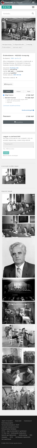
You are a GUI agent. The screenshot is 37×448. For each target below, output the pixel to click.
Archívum (13, 2)
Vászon (18, 91)
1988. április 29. (16, 58)
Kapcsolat (18, 421)
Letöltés (8, 91)
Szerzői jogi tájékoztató (9, 435)
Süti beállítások (6, 439)
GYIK (11, 437)
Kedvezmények (27, 110)
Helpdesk (4, 437)
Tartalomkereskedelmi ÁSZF (10, 425)
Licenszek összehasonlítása (11, 105)
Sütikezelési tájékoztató (22, 437)
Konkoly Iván (14, 68)
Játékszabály (23, 435)
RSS (31, 435)
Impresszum (28, 421)
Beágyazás (9, 84)
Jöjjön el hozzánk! (7, 421)
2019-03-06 (17, 75)
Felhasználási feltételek (9, 429)
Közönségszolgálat (7, 423)
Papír (28, 91)
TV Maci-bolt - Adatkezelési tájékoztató (14, 433)
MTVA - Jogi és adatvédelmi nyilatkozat (14, 431)
